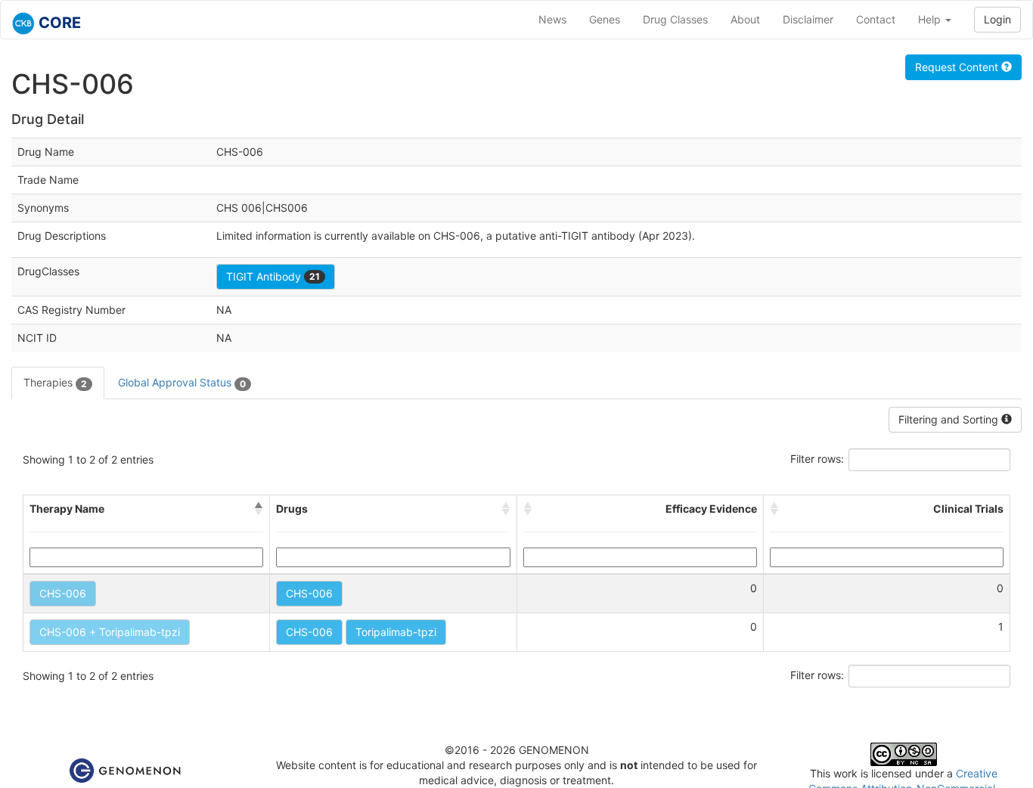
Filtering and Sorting (949, 419)
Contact (875, 19)
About (745, 19)
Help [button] (931, 19)
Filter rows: (817, 458)
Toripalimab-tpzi (395, 631)
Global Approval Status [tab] (182, 382)
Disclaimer (808, 19)
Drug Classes (675, 19)
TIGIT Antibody (273, 276)
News (552, 19)
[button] (258, 509)
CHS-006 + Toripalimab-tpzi (109, 631)
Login (997, 19)
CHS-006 (62, 593)
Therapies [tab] (55, 382)
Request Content (958, 66)
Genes (604, 19)
